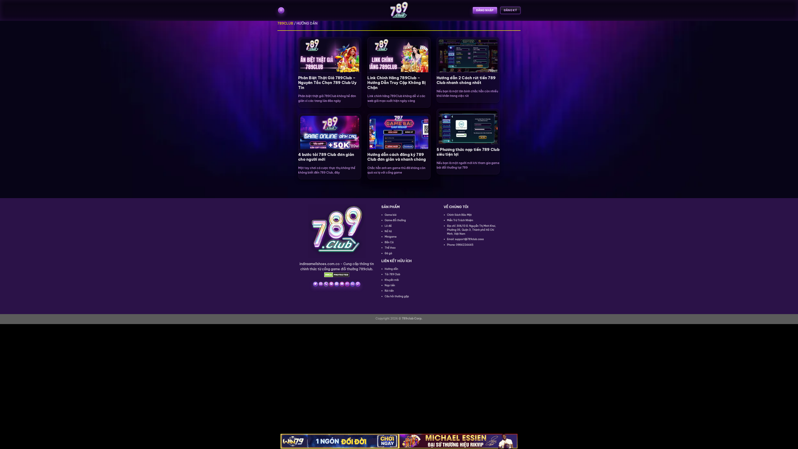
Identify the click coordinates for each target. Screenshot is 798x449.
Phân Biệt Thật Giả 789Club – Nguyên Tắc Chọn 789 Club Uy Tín (327, 82)
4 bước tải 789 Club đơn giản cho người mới (326, 157)
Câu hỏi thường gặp (397, 296)
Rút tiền (389, 290)
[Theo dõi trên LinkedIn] (336, 284)
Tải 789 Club (392, 274)
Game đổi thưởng (395, 220)
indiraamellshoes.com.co (319, 264)
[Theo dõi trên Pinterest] (331, 284)
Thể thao (390, 247)
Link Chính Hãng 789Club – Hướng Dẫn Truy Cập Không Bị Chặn (396, 82)
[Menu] (281, 10)
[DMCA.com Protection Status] (336, 274)
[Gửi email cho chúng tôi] (320, 284)
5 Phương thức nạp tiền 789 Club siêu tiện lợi (468, 152)
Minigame (391, 236)
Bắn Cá (389, 242)
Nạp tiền (390, 285)
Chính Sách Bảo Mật (459, 214)
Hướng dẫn (391, 268)
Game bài (391, 214)
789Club (285, 23)
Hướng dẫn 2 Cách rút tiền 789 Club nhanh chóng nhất (466, 80)
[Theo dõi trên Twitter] (315, 284)
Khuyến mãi (392, 279)
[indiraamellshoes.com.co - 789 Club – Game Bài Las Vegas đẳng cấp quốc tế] (399, 10)
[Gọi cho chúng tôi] (326, 284)
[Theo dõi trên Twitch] (357, 284)
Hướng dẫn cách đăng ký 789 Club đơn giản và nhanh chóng (396, 157)
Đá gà (388, 253)
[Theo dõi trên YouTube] (342, 284)
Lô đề (388, 225)
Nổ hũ (388, 231)
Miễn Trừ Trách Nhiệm (460, 220)
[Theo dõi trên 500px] (352, 284)
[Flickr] (347, 284)
